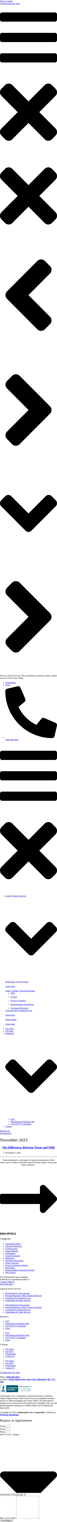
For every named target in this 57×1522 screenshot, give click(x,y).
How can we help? (8, 1518)
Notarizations (10, 1019)
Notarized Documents (14, 1260)
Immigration (10, 1253)
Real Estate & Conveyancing (17, 1293)
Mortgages (9, 1258)
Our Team (9, 1349)
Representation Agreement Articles (19, 1270)
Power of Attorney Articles (16, 1265)
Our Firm (9, 1351)
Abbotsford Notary (13, 1244)
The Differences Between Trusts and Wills (28, 1147)
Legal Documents (12, 1256)
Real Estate (10, 1268)
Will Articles (10, 1272)
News (7, 1328)
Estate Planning (11, 1251)
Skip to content (6, 1)
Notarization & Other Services (18, 1300)
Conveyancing (11, 1248)
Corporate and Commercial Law (18, 1010)
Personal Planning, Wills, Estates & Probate (23, 1296)
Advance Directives (13, 1246)
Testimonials (10, 1354)
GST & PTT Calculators (15, 1326)
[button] (28, 818)
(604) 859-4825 (12, 1377)
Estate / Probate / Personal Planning (20, 991)
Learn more (10, 986)
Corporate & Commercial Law (18, 1298)
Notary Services (12, 1263)
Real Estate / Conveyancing (16, 982)
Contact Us (10, 1356)
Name (3, 1426)
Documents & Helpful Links (17, 1323)
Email (2, 1429)
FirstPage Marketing (9, 1415)
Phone (3, 1432)
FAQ (7, 1321)
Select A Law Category (9, 1434)
